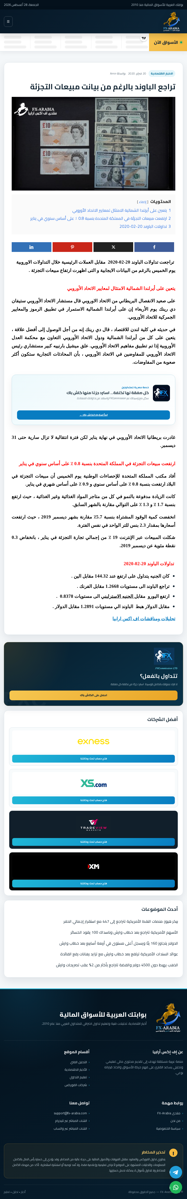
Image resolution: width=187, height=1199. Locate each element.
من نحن (175, 1121)
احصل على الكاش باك (93, 695)
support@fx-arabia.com (70, 1113)
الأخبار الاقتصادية (76, 1069)
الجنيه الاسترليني (117, 596)
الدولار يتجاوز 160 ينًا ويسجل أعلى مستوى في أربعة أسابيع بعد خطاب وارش (118, 943)
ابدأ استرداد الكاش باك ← (94, 415)
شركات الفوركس (76, 1085)
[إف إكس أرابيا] (171, 21)
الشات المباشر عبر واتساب (70, 1128)
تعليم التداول (78, 1077)
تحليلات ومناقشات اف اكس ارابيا (143, 618)
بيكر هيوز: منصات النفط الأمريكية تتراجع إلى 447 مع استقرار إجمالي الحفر (121, 921)
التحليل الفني (78, 1062)
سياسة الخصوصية (168, 1128)
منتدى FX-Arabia (168, 1113)
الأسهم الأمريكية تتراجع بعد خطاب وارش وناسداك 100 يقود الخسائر (124, 932)
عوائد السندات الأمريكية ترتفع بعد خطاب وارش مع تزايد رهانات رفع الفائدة (119, 954)
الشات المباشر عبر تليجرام (71, 1121)
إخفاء (142, 202)
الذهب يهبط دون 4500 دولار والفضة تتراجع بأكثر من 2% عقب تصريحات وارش (117, 964)
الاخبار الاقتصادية (162, 73)
